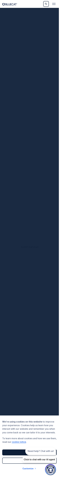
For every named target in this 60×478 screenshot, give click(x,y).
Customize (27, 468)
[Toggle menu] (54, 4)
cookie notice (19, 441)
